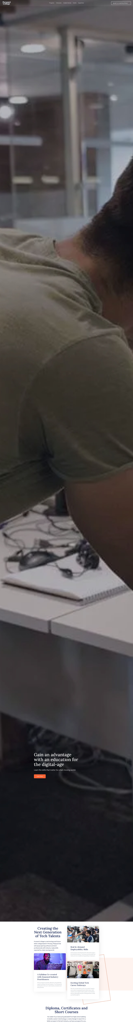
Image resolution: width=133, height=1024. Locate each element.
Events (74, 3)
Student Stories (67, 3)
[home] (6, 3)
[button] (51, 4)
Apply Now (81, 3)
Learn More (40, 776)
